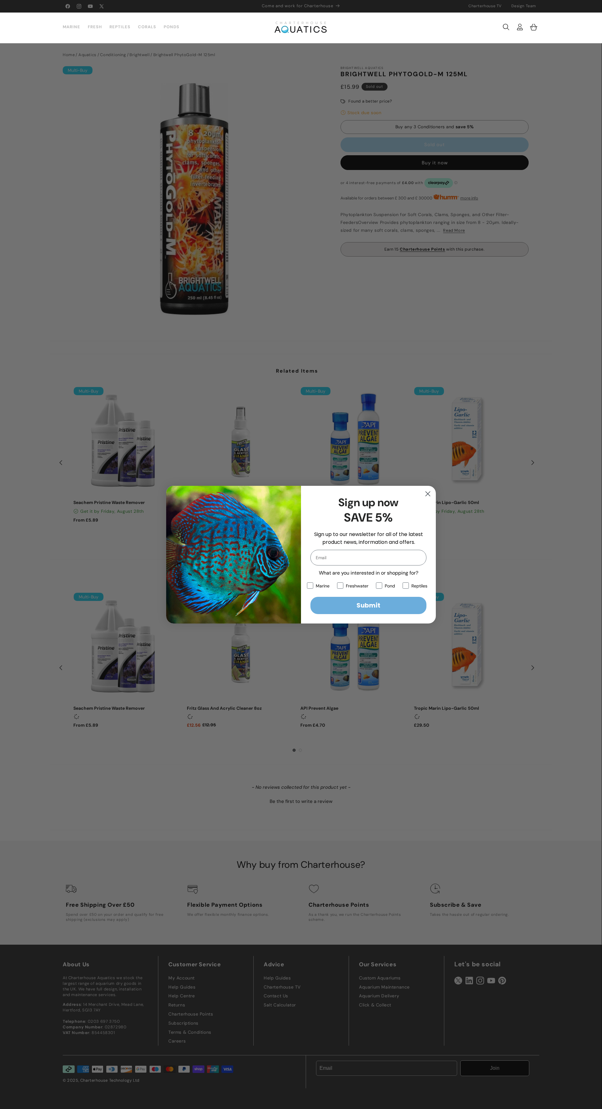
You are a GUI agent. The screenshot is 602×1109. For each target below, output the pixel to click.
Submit (368, 605)
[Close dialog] (427, 493)
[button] (506, 27)
